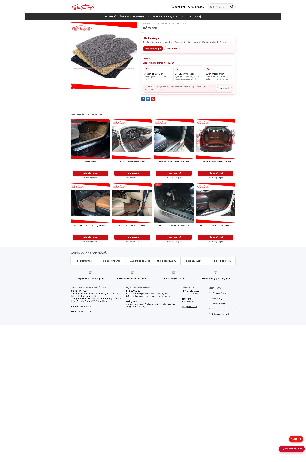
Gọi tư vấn (172, 48)
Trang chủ (111, 16)
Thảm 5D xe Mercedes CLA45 (132, 162)
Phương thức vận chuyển (222, 309)
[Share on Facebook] (143, 99)
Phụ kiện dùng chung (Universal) (170, 23)
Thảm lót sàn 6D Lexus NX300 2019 (216, 226)
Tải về (188, 16)
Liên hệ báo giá (153, 48)
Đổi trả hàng (217, 298)
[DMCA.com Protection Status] (189, 306)
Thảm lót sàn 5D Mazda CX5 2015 (174, 226)
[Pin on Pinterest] (153, 99)
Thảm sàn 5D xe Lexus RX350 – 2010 (174, 162)
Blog (179, 16)
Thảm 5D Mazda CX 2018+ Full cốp (215, 162)
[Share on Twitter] (148, 99)
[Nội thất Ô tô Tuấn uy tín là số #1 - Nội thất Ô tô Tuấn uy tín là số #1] (86, 7)
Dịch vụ (168, 16)
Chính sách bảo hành (220, 314)
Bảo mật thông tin (219, 293)
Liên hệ (197, 16)
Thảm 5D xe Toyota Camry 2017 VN (90, 226)
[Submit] (232, 6)
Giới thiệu (156, 16)
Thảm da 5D (90, 162)
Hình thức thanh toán (221, 303)
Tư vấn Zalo (225, 88)
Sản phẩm (124, 16)
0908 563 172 (182, 6)
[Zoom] (73, 85)
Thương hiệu (140, 16)
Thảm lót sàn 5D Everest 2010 (132, 226)
